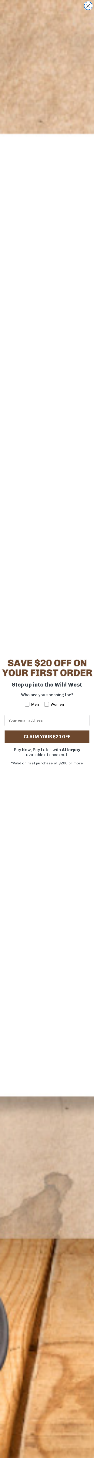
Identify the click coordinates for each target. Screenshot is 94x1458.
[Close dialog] (88, 6)
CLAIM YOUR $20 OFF (47, 736)
